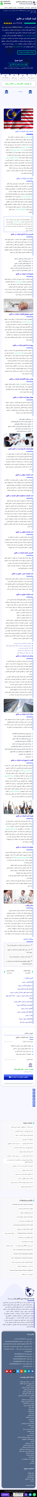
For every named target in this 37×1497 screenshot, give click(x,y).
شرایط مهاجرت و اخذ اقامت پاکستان (23, 1148)
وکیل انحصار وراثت (9, 1233)
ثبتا (23, 27)
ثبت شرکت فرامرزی (11, 829)
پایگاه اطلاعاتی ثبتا (18, 47)
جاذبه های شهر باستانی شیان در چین (21, 992)
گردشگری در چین (27, 982)
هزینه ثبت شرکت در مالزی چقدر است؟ (19, 957)
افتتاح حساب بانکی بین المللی (21, 857)
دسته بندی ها (30, 1485)
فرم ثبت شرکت (30, 1453)
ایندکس (32, 1463)
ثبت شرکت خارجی (15, 791)
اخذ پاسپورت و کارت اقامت (27, 1384)
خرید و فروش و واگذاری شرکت (26, 1437)
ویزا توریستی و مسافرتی (28, 1400)
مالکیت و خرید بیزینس (28, 1423)
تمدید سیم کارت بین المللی (26, 1449)
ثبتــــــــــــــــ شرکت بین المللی (27, 1382)
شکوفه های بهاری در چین (24, 1012)
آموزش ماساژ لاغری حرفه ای (25, 1209)
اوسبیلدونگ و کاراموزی (28, 1439)
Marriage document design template (22, 1204)
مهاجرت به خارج (25, 147)
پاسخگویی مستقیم (18, 1495)
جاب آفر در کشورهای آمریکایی (25, 1266)
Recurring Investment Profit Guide (23, 1225)
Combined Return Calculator (25, 1233)
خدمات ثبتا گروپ (15, 10)
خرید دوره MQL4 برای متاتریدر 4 (24, 1246)
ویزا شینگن (31, 1411)
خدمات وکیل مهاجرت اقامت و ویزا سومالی (22, 1182)
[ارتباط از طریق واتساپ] (34, 1494)
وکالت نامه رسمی (19, 353)
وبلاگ (32, 1461)
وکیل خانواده (9, 1246)
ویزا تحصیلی (31, 1415)
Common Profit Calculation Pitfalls (23, 1254)
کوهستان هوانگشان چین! (24, 1005)
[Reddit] (21, 1371)
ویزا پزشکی (31, 1409)
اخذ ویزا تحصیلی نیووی (27, 1187)
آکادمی (32, 1441)
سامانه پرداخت (30, 1455)
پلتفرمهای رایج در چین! (25, 1019)
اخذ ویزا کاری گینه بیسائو (26, 1152)
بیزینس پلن (18, 282)
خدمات (6, 7)
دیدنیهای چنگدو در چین (25, 986)
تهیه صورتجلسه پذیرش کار (26, 1221)
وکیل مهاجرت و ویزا (29, 1405)
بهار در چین (29, 1015)
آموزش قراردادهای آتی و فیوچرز (25, 1229)
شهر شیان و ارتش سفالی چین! (23, 1002)
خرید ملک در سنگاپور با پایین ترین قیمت (22, 1127)
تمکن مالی (31, 1407)
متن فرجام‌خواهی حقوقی (26, 1213)
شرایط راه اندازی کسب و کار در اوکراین (23, 1166)
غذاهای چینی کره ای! (26, 1022)
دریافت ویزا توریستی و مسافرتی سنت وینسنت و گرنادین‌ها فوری (20, 1161)
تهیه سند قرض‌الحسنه (27, 1242)
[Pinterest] (10, 1371)
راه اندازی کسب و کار (26, 197)
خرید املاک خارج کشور (28, 1394)
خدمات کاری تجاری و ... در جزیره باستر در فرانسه (20, 1156)
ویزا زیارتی (31, 1419)
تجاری (20, 384)
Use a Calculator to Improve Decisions (22, 1258)
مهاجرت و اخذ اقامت (28, 1403)
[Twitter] (17, 1371)
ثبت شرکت (28, 137)
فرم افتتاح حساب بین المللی (26, 1451)
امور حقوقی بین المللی (28, 1392)
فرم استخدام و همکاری (28, 1447)
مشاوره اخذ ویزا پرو (28, 1139)
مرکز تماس (27, 7)
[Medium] (25, 1371)
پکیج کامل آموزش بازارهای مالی (24, 1217)
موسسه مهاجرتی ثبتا (29, 36)
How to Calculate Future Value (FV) (23, 1250)
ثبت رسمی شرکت (27, 322)
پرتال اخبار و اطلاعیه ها (28, 1459)
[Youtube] (6, 1371)
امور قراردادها (21, 7)
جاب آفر (32, 1433)
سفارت (32, 1427)
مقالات (16, 44)
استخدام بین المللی (29, 1390)
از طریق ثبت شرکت (21, 209)
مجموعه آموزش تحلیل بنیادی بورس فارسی (22, 1262)
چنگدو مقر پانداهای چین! (24, 989)
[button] (18, 945)
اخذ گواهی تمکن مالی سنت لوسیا (24, 1174)
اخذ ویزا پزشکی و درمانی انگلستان (24, 1131)
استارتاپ (32, 1421)
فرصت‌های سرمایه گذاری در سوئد (24, 1135)
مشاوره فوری (5, 1494)
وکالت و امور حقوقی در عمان (25, 1178)
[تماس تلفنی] (26, 1494)
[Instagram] (14, 1371)
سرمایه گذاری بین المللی (27, 1402)
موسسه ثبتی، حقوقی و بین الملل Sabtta (28, 10)
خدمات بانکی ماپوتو (27, 1170)
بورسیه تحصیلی (30, 1386)
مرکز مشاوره (34, 7)
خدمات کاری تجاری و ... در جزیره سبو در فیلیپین (20, 1143)
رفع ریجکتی (31, 1425)
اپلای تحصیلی (30, 1431)
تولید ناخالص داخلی (17, 222)
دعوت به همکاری (13, 7)
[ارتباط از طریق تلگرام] (30, 1494)
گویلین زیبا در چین (26, 1008)
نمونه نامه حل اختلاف (27, 1274)
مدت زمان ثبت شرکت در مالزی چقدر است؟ (18, 945)
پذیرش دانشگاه (30, 1417)
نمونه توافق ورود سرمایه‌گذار (25, 1237)
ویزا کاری (31, 1413)
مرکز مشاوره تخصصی (28, 1445)
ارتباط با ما (31, 1457)
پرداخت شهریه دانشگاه (28, 1388)
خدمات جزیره (30, 1435)
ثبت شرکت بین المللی (16, 150)
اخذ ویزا (32, 1398)
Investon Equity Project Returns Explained (21, 1270)
